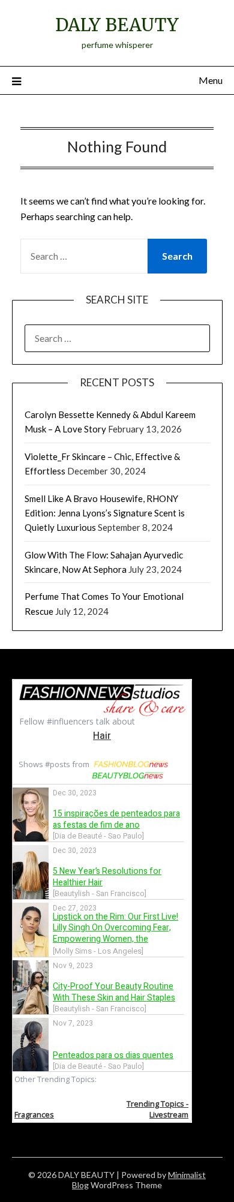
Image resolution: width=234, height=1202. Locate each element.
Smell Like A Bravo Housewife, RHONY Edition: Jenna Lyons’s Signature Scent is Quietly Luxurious (105, 513)
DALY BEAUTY (117, 25)
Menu (211, 80)
